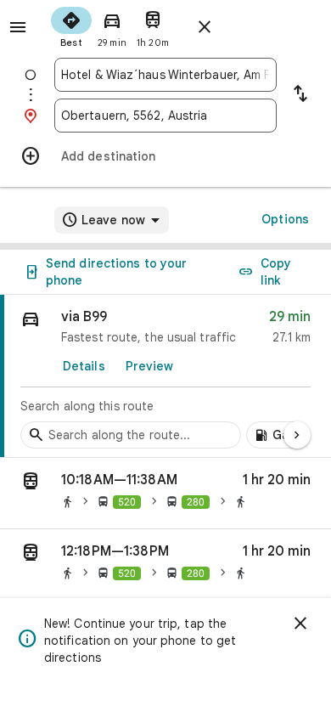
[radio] (71, 25)
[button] (165, 493)
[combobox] (165, 75)
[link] (165, 376)
